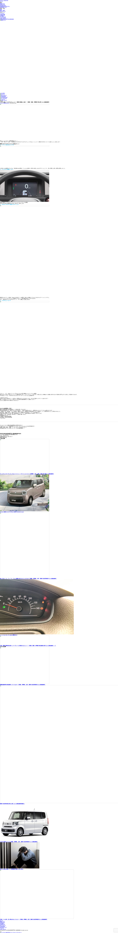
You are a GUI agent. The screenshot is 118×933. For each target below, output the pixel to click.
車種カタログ (6, 103)
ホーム (1, 1)
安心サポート (3, 11)
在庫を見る (2, 4)
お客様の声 (2, 15)
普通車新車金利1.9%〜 (5, 6)
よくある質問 (3, 17)
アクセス (2, 13)
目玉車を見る (3, 5)
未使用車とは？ (3, 7)
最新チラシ (2, 3)
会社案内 (2, 16)
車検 (1, 9)
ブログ (1, 103)
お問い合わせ (3, 18)
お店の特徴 (2, 14)
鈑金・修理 (2, 10)
